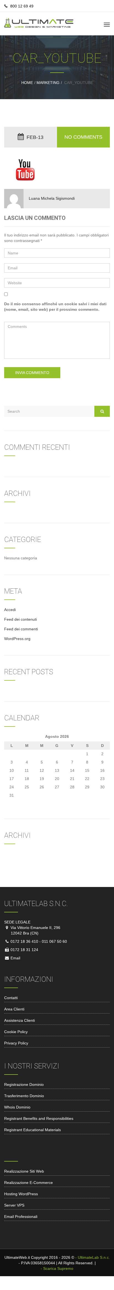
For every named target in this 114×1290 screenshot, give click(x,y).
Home (27, 82)
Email (14, 958)
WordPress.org (17, 638)
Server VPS (14, 1205)
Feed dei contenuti (20, 619)
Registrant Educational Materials (32, 1130)
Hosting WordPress (21, 1194)
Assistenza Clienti (19, 1020)
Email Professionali (20, 1216)
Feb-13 (35, 137)
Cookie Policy (16, 1032)
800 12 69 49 (21, 6)
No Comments (83, 137)
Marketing (48, 82)
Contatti (11, 998)
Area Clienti (14, 1009)
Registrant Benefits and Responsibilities (38, 1118)
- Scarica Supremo (57, 1268)
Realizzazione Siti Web (24, 1171)
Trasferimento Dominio (24, 1096)
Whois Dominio (17, 1107)
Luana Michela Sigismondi (52, 198)
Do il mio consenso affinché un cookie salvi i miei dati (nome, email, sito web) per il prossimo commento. (55, 307)
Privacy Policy (16, 1043)
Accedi (10, 609)
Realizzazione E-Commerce (28, 1182)
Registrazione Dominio (24, 1084)
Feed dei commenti (21, 629)
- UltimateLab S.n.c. (92, 1257)
